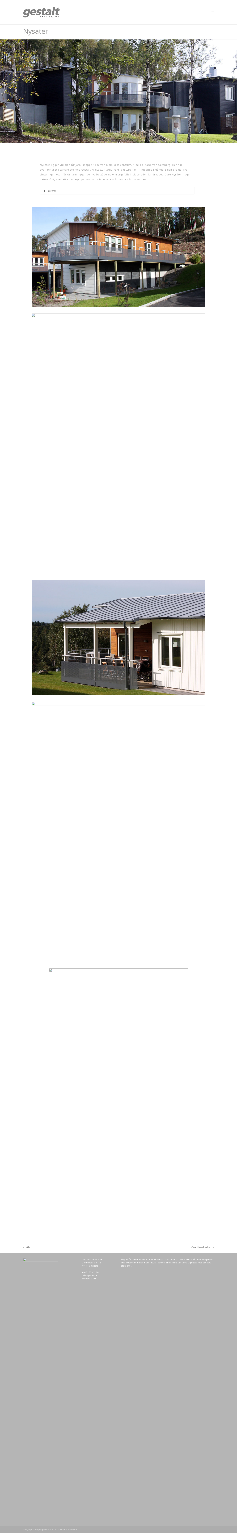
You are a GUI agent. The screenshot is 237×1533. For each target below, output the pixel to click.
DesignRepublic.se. (42, 1529)
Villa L (27, 1247)
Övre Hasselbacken (201, 1247)
